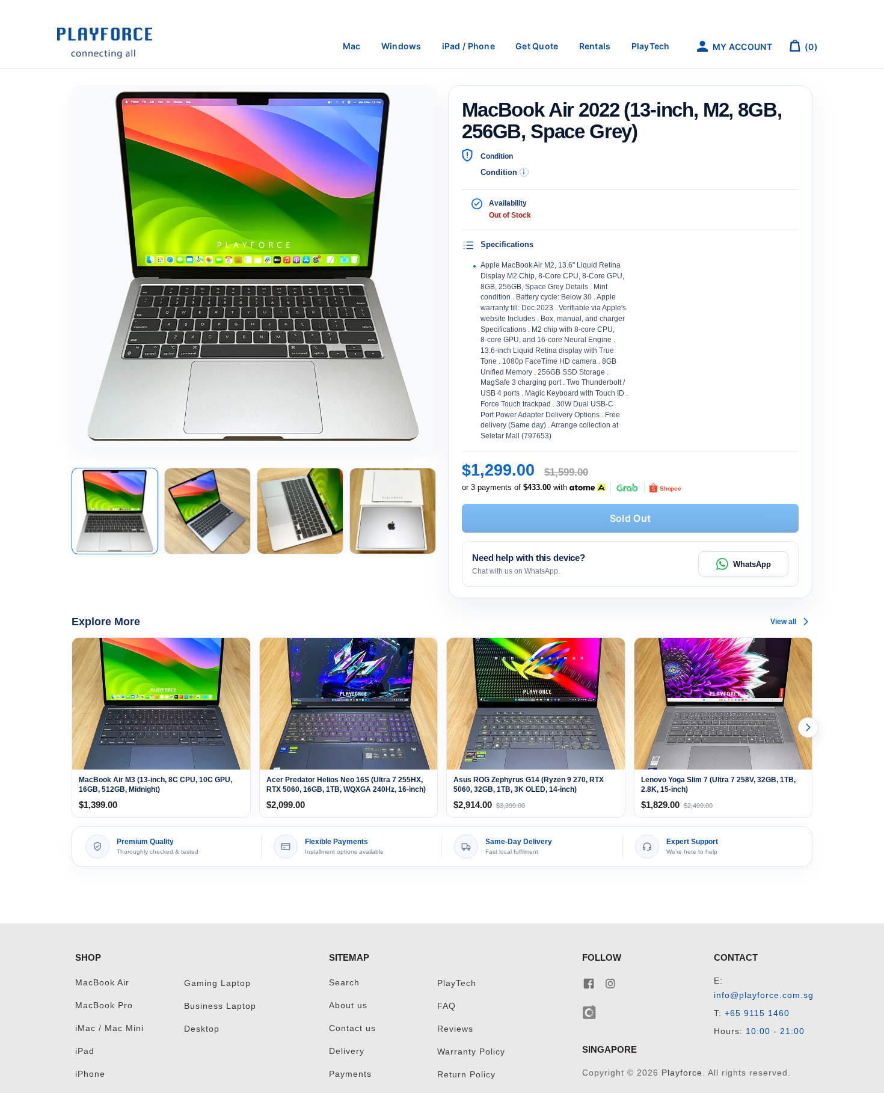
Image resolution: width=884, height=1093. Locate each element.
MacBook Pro (104, 1005)
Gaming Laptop (217, 983)
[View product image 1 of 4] (115, 511)
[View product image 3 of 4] (300, 511)
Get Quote (537, 46)
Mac (352, 46)
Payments (350, 1074)
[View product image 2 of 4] (207, 511)
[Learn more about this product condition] (524, 172)
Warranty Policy (471, 1051)
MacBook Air (102, 982)
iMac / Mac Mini (109, 1028)
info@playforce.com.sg (764, 995)
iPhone (90, 1074)
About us (348, 1005)
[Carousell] (589, 1011)
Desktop (201, 1028)
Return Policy (466, 1074)
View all (783, 621)
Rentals (595, 46)
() (810, 46)
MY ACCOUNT (741, 46)
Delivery (346, 1051)
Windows (401, 46)
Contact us (352, 1028)
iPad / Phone (468, 46)
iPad (84, 1051)
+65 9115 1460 (757, 1013)
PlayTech (650, 46)
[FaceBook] (588, 982)
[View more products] (808, 727)
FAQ (446, 1006)
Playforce (681, 1072)
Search (344, 982)
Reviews (455, 1028)
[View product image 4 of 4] (392, 511)
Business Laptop (220, 1006)
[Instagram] (610, 982)
